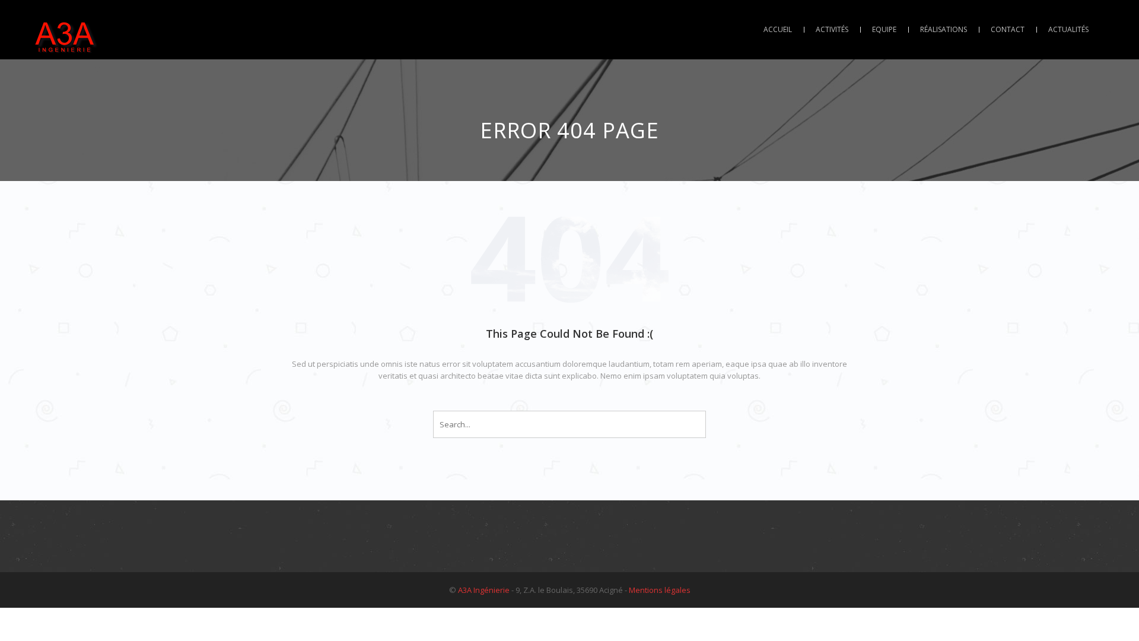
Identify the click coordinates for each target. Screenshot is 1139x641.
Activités (832, 29)
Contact (1008, 29)
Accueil (777, 29)
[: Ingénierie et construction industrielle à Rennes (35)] (65, 29)
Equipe (884, 29)
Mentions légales (660, 590)
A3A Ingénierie (484, 590)
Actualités (1068, 29)
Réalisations (943, 29)
